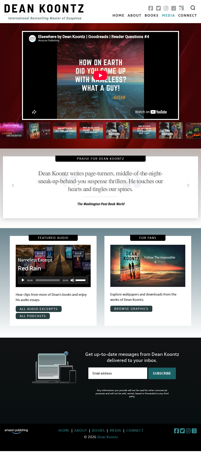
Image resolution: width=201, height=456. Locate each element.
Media (168, 16)
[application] (53, 280)
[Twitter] (158, 8)
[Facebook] (150, 8)
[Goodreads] (173, 8)
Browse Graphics (131, 309)
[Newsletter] (181, 8)
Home (118, 16)
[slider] (81, 279)
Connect (187, 16)
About (135, 16)
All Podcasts (33, 316)
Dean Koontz (44, 8)
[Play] (23, 280)
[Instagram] (166, 8)
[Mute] (72, 280)
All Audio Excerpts (39, 309)
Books (152, 16)
